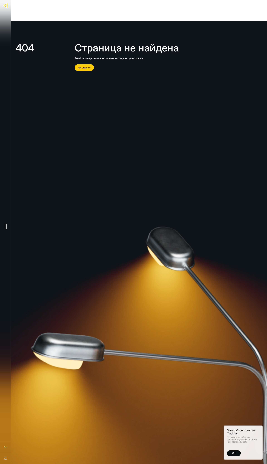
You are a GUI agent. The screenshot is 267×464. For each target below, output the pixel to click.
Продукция (125, 3)
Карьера (186, 3)
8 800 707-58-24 (249, 4)
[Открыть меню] (5, 226)
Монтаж (158, 3)
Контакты (200, 3)
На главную (84, 67)
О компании (172, 3)
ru (5, 447)
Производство (142, 3)
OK (233, 453)
